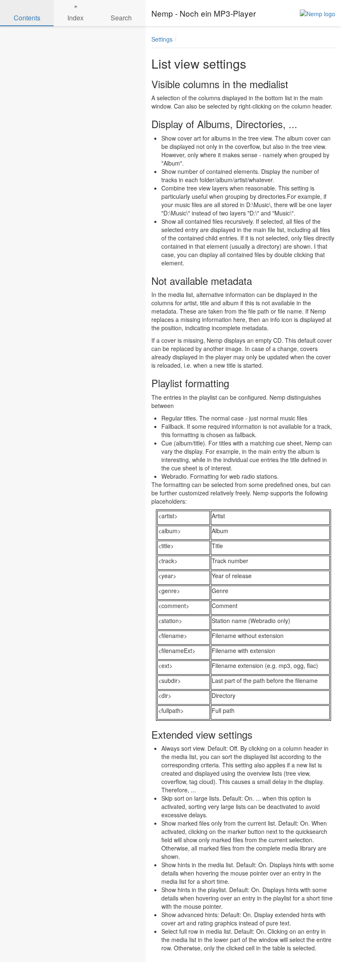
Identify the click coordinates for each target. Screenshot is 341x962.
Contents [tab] (27, 17)
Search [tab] (121, 17)
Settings (162, 39)
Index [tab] (75, 17)
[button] (299, 39)
